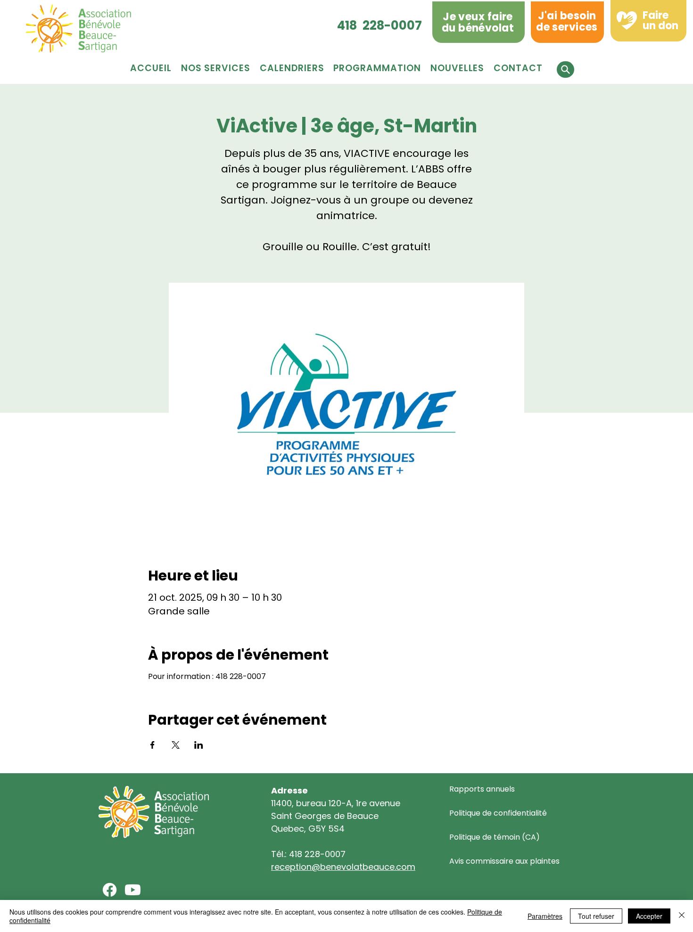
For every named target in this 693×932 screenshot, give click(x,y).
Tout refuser (596, 916)
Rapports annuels (482, 789)
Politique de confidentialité (498, 813)
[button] (377, 68)
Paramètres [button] (545, 916)
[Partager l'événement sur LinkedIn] (198, 745)
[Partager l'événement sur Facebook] (152, 745)
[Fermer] (681, 915)
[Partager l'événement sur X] (175, 745)
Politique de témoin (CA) (494, 837)
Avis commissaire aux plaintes (504, 861)
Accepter (649, 916)
